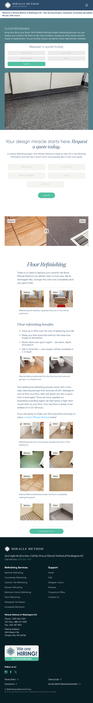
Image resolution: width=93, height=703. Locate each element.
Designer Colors (56, 582)
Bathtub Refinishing (14, 573)
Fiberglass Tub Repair (15, 602)
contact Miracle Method (36, 417)
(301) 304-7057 (25, 559)
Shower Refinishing (13, 587)
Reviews (52, 587)
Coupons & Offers (56, 592)
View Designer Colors (46, 531)
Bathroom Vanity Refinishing (18, 592)
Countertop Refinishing (15, 577)
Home (51, 573)
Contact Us (53, 597)
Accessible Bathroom (14, 607)
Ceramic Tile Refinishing (16, 582)
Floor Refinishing (12, 597)
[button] (86, 5)
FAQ (50, 577)
